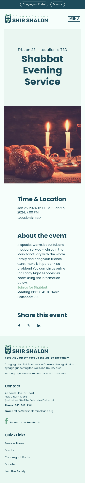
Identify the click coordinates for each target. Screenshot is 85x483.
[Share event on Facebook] (19, 325)
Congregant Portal (17, 457)
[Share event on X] (29, 325)
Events (9, 450)
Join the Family (15, 471)
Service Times (14, 443)
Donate (10, 464)
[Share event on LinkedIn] (39, 325)
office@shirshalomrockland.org (33, 411)
